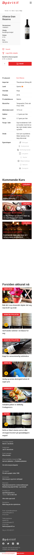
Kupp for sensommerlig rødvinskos (15, 356)
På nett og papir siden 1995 (10, 473)
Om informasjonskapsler (10, 465)
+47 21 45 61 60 (12, 494)
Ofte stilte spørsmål (8, 498)
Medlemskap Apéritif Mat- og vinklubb (14, 487)
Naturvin (25, 164)
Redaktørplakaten (21, 461)
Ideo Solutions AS (13, 549)
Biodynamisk (25, 146)
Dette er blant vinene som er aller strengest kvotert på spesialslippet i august (16, 432)
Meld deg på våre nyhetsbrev (11, 504)
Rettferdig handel (25, 150)
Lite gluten (25, 153)
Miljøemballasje (25, 161)
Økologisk (25, 142)
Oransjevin (25, 168)
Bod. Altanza (20, 78)
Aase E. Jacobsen (7, 443)
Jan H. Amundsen (7, 449)
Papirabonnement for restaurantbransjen (15, 485)
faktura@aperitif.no (8, 526)
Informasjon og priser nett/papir (12, 479)
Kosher (25, 157)
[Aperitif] (10, 3)
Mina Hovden (6, 455)
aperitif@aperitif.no (8, 492)
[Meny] (31, 3)
